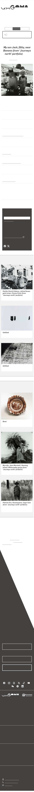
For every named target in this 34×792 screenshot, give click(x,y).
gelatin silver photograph (11, 162)
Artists (16, 21)
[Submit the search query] (4, 35)
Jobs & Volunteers (13, 791)
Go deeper (27, 21)
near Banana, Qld (8, 180)
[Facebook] (5, 246)
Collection (14, 14)
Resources (25, 29)
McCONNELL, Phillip (9, 424)
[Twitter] (8, 246)
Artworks (6, 21)
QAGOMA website (8, 734)
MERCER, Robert (8, 509)
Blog (19, 731)
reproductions (14, 539)
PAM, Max (13, 59)
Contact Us (8, 782)
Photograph (6, 153)
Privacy (24, 791)
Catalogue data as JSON (12, 237)
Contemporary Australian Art (12, 135)
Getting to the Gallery (12, 777)
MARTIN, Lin (7, 298)
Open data (5, 731)
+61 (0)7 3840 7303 (11, 780)
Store (4, 736)
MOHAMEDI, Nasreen (10, 335)
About (20, 734)
